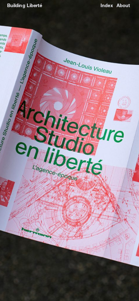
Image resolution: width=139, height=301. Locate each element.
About (123, 5)
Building (16, 5)
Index (107, 5)
